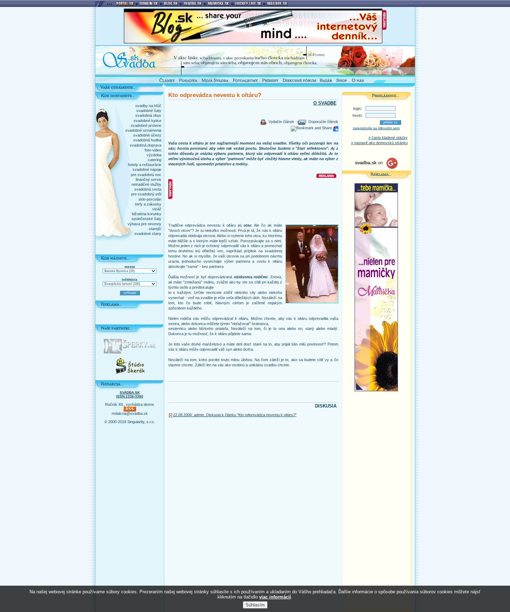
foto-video (153, 150)
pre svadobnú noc (146, 175)
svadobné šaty (148, 110)
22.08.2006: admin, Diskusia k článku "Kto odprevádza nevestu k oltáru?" (235, 415)
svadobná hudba (147, 140)
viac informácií (275, 597)
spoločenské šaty (146, 219)
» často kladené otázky (388, 137)
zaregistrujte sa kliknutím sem (376, 128)
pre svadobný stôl (146, 194)
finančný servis (148, 179)
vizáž (156, 209)
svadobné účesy (147, 135)
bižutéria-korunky (146, 214)
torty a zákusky (148, 204)
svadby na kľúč (148, 106)
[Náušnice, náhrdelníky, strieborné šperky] (130, 352)
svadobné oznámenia (143, 130)
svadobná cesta (147, 189)
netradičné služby (146, 184)
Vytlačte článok (280, 122)
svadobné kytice (147, 121)
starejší (155, 229)
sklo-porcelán (149, 199)
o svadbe (325, 103)
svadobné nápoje (147, 169)
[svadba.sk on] (376, 167)
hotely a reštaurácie (144, 165)
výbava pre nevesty (144, 224)
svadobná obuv (148, 115)
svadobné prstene (146, 125)
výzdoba (154, 155)
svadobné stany (147, 233)
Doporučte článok (322, 122)
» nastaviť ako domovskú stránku (379, 143)
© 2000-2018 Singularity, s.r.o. (129, 422)
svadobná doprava (145, 145)
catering (154, 160)
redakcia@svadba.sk (130, 413)
